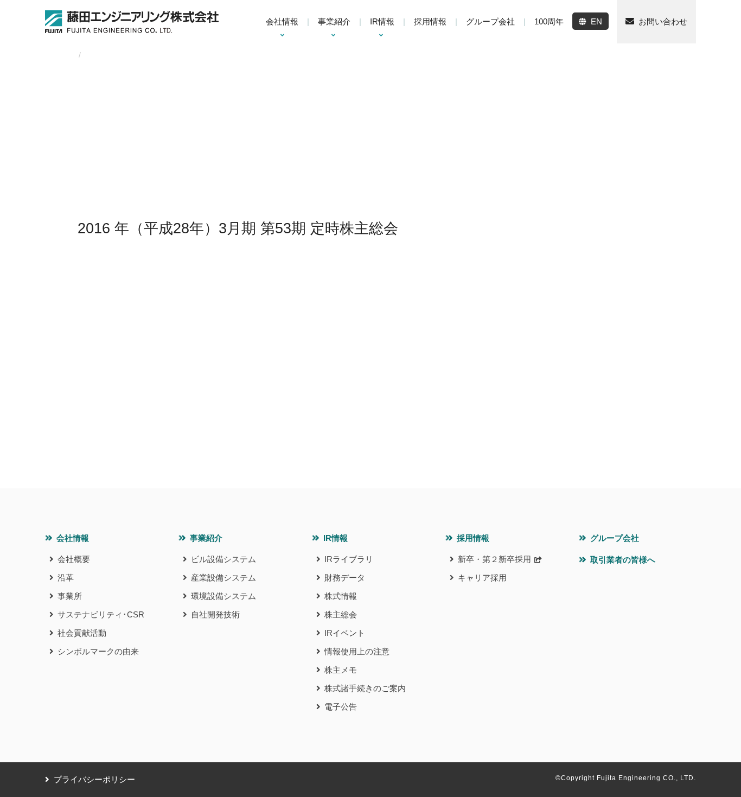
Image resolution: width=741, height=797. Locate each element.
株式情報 (340, 596)
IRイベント (344, 632)
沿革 (66, 577)
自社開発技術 (215, 614)
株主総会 (340, 614)
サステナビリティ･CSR (101, 614)
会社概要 (74, 559)
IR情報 (335, 538)
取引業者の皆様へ (622, 559)
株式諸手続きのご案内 (365, 688)
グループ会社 (614, 538)
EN (596, 21)
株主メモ (340, 669)
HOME (56, 54)
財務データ (344, 577)
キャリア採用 (482, 577)
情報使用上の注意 (356, 651)
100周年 (549, 21)
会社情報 (72, 538)
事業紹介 (206, 538)
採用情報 (473, 538)
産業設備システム (223, 577)
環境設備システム (223, 596)
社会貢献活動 (82, 632)
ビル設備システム (223, 559)
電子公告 (340, 706)
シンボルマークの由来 (98, 651)
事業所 (70, 596)
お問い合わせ (662, 21)
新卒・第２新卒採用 (494, 559)
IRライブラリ (348, 559)
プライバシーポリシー (94, 779)
